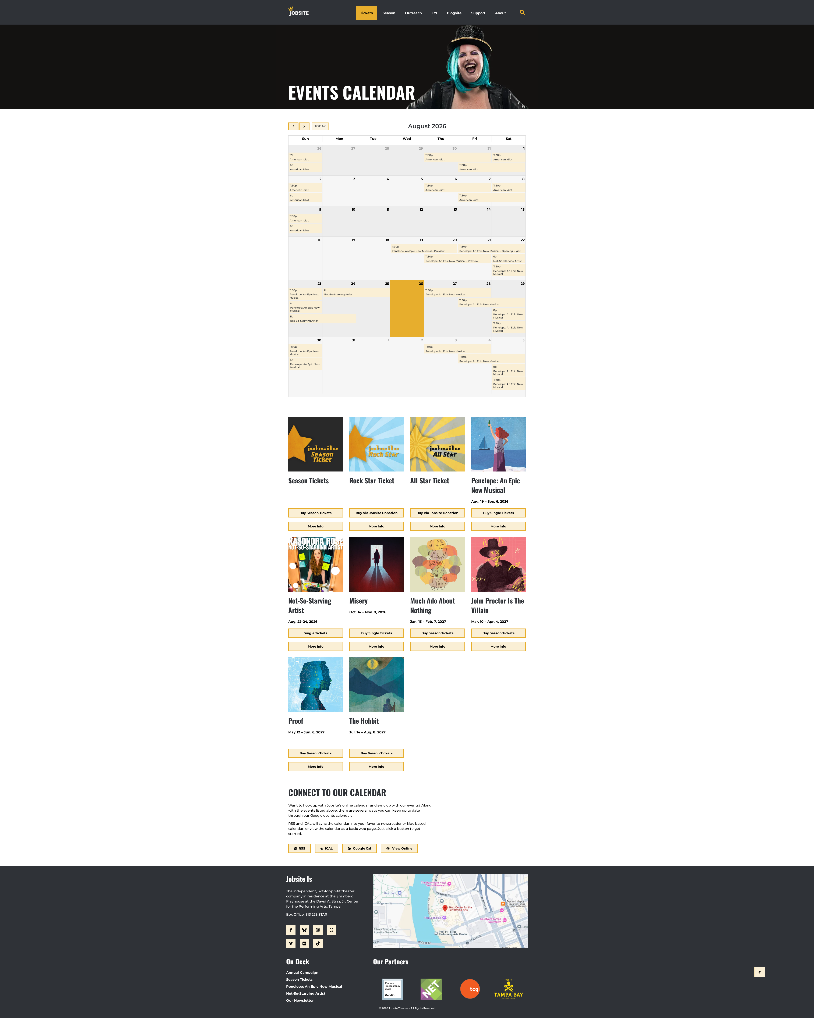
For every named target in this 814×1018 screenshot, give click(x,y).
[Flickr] (304, 943)
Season (389, 13)
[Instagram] (318, 930)
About (500, 13)
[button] (522, 12)
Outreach (413, 13)
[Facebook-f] (290, 930)
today (320, 126)
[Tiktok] (318, 943)
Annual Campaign (302, 973)
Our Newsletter (300, 1001)
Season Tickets (299, 980)
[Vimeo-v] (290, 943)
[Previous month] (293, 126)
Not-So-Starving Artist (305, 994)
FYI (434, 13)
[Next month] (304, 126)
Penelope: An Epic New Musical (314, 987)
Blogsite (454, 13)
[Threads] (331, 930)
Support (478, 13)
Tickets (366, 13)
